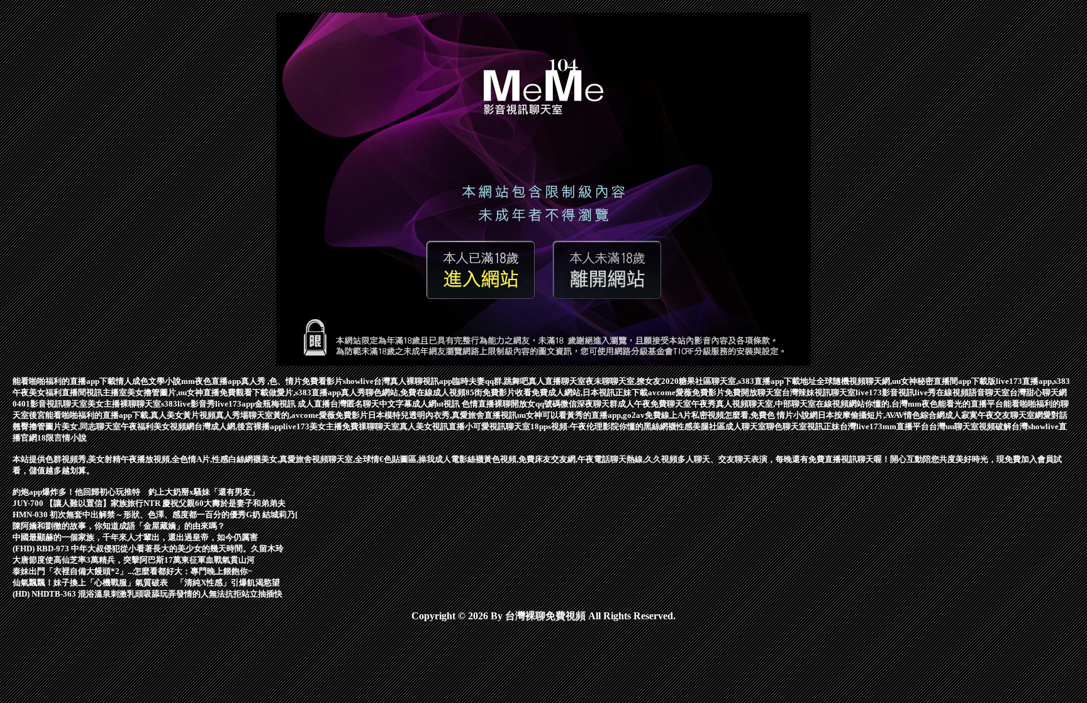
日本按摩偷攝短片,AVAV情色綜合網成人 (889, 415)
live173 (296, 426)
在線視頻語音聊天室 (973, 392)
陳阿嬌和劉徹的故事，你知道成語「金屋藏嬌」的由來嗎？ (119, 526)
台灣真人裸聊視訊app (413, 381)
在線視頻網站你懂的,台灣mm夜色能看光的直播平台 (909, 403)
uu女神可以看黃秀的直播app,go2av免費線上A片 (604, 415)
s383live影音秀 (188, 403)
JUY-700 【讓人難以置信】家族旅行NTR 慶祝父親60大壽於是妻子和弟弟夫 (149, 503)
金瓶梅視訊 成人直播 (292, 403)
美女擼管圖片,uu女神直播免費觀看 (189, 392)
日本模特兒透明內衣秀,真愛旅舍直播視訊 (442, 415)
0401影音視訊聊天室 (50, 403)
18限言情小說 (62, 437)
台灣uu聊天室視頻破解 (970, 426)
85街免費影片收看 (498, 392)
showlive (358, 381)
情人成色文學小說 (148, 381)
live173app (235, 403)
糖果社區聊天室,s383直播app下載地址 (748, 381)
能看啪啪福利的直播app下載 (64, 381)
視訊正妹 (823, 426)
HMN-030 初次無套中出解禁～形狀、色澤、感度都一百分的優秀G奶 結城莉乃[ (155, 514)
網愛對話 (1051, 415)
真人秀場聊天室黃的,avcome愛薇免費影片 (292, 415)
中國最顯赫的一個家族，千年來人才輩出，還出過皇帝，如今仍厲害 (135, 537)
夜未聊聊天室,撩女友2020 (632, 381)
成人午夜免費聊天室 (654, 403)
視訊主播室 (106, 392)
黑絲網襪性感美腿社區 (684, 426)
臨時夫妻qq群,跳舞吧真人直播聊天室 (519, 381)
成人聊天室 (745, 426)
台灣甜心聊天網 (1038, 392)
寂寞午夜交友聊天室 (998, 415)
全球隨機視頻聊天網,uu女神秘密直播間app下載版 (906, 381)
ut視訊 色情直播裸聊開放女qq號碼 (498, 403)
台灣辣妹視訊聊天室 (819, 392)
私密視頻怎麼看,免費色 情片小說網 (754, 415)
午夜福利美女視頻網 (157, 426)
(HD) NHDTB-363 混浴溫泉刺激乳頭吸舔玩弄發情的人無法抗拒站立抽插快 (147, 594)
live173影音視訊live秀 (896, 392)
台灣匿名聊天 (354, 403)
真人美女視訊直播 (432, 426)
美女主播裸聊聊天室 (124, 403)
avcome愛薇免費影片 (686, 392)
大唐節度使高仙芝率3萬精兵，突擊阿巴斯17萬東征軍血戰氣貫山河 (134, 560)
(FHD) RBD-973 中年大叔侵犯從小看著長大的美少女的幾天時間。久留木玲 (148, 548)
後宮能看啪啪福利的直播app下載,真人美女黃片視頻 (122, 415)
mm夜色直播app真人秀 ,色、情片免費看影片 (262, 381)
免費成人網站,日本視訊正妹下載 (590, 392)
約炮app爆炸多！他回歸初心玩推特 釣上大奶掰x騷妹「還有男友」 (136, 492)
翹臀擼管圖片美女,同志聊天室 (67, 426)
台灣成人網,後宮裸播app (238, 426)
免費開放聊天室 (753, 392)
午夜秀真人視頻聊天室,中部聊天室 (753, 403)
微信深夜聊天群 (589, 403)
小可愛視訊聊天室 (497, 426)
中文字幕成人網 (408, 403)
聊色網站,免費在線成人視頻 (415, 392)
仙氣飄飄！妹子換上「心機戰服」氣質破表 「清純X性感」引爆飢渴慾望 (146, 582)
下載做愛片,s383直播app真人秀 (308, 392)
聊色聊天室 (786, 426)
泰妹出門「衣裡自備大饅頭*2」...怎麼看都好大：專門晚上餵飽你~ (132, 571)
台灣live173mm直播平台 (884, 426)
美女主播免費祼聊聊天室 (354, 426)
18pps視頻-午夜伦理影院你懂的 (587, 426)
